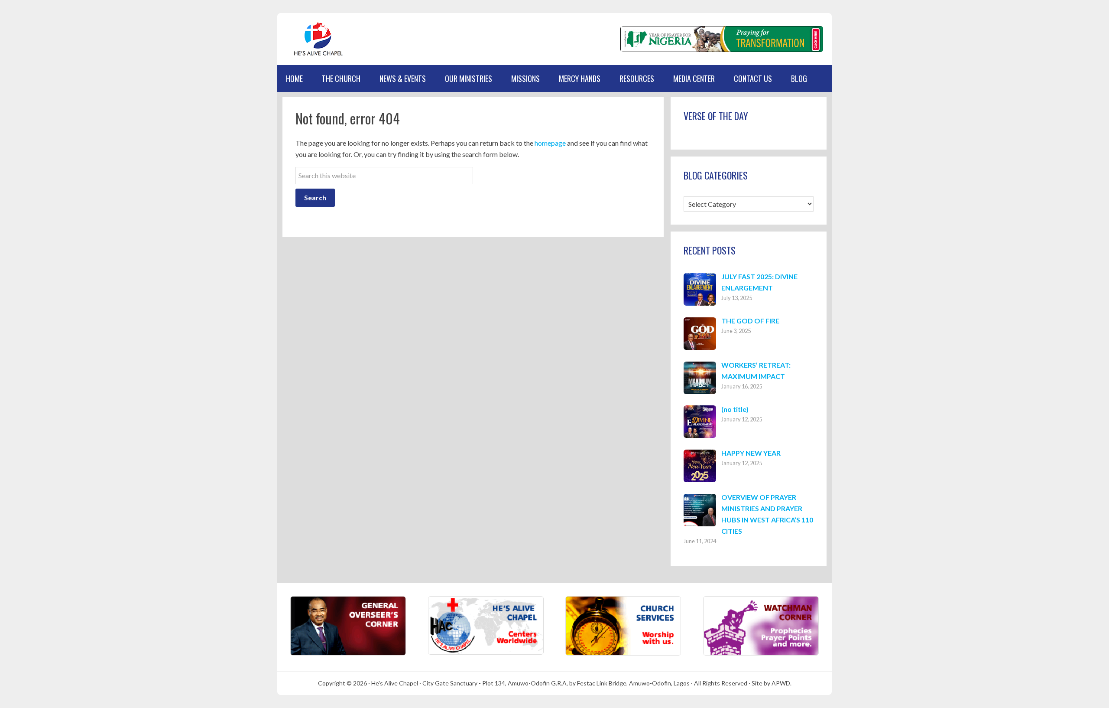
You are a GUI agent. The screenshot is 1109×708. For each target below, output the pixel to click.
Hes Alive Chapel (318, 39)
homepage (550, 143)
